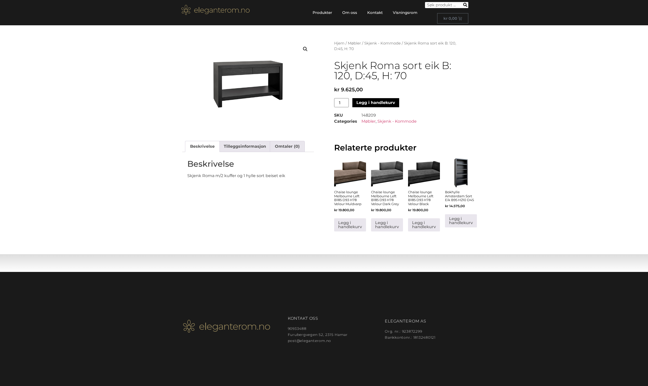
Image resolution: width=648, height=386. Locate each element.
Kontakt (375, 12)
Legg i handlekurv (375, 102)
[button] (305, 49)
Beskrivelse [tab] (202, 146)
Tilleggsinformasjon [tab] (245, 146)
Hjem (339, 43)
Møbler (354, 43)
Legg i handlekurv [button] (350, 224)
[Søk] (465, 5)
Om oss (349, 12)
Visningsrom (405, 12)
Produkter (322, 12)
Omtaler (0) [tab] (287, 146)
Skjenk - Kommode (382, 43)
